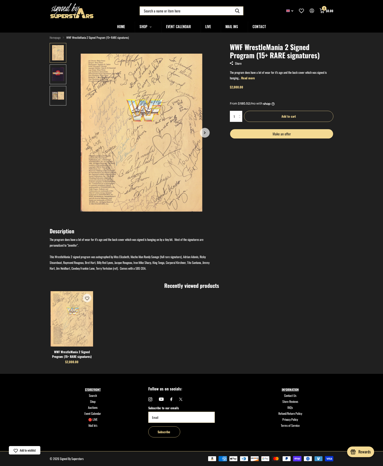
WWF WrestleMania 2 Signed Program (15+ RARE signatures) (72, 354)
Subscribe (164, 431)
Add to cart (288, 116)
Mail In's (92, 425)
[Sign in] (311, 11)
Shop (93, 401)
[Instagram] (150, 399)
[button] (87, 298)
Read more (248, 78)
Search (93, 395)
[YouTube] (161, 399)
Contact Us (290, 395)
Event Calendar (92, 413)
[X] (180, 399)
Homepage (55, 37)
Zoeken (237, 10)
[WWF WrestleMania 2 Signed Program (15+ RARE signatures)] (72, 319)
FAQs (290, 407)
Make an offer (282, 135)
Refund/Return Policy (290, 413)
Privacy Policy (290, 419)
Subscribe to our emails (163, 408)
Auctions (93, 407)
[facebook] (171, 399)
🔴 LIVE (93, 419)
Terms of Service (290, 425)
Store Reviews (290, 401)
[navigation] (58, 53)
